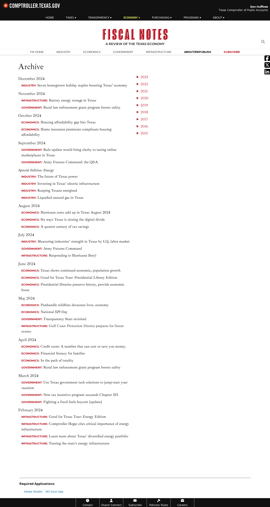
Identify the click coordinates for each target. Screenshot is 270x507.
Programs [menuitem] (191, 17)
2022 (144, 84)
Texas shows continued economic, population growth (81, 270)
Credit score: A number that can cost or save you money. (83, 346)
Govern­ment (123, 51)
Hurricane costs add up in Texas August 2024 (75, 212)
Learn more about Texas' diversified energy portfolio (88, 436)
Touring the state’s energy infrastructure (79, 443)
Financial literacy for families (63, 353)
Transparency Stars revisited (64, 319)
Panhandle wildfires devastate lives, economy (75, 305)
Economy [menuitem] (131, 17)
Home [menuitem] (50, 17)
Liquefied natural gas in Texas (60, 197)
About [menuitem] (217, 17)
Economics (91, 51)
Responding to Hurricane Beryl (72, 255)
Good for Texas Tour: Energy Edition (77, 416)
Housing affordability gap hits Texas (68, 122)
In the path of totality (57, 360)
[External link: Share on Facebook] (267, 59)
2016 (144, 126)
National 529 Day (54, 312)
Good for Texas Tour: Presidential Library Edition (69, 277)
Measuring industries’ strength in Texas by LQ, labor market (83, 241)
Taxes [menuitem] (70, 17)
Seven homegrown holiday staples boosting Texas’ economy (82, 85)
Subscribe (232, 51)
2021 (144, 91)
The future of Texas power (57, 176)
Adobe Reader (33, 491)
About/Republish (197, 51)
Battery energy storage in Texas (72, 100)
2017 (144, 119)
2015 (144, 133)
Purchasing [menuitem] (160, 17)
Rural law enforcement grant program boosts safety (82, 107)
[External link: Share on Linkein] (267, 73)
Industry (63, 51)
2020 (144, 98)
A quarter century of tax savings (65, 226)
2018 (144, 112)
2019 (144, 105)
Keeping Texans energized (57, 190)
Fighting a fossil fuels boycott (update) (72, 402)
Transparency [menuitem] (98, 17)
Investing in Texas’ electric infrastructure (68, 183)
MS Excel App (54, 491)
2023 (144, 77)
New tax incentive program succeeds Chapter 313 (80, 395)
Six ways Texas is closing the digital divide (73, 219)
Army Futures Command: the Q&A (70, 162)
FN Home (37, 51)
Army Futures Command (62, 248)
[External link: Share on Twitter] (267, 66)
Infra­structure (158, 51)
